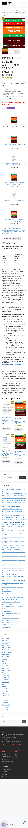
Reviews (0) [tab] (16, 238)
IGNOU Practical (6, 611)
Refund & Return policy (7, 758)
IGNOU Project (6, 615)
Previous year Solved (6, 772)
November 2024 (6, 675)
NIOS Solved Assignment (9, 625)
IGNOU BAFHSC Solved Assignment (12, 509)
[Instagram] (17, 745)
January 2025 (6, 672)
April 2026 (5, 643)
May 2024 (5, 689)
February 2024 (6, 695)
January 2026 (6, 650)
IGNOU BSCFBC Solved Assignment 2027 (13, 580)
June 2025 (5, 661)
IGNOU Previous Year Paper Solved (11, 613)
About (16, 754)
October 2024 (6, 677)
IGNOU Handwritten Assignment (11, 602)
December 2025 (6, 652)
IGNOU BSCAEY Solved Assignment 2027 (13, 574)
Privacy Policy (5, 759)
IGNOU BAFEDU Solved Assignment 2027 (13, 495)
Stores (16, 756)
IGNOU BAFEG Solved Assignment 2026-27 (14, 498)
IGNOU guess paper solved (9, 599)
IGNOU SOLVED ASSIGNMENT (10, 618)
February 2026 (6, 647)
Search (4, 474)
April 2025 (5, 666)
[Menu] (24, 3)
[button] (23, 20)
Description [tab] (7, 238)
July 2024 (4, 684)
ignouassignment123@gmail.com (11, 364)
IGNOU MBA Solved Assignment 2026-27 (13, 606)
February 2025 (6, 670)
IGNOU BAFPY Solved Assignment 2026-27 (14, 520)
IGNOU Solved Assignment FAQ (7, 762)
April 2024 (5, 691)
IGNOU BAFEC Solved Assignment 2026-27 (14, 493)
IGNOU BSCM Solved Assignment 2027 (13, 597)
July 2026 (4, 640)
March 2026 (5, 645)
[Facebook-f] (3, 745)
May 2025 (4, 663)
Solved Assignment (6, 769)
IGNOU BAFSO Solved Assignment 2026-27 (14, 524)
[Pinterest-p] (13, 745)
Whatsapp (4, 754)
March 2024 (5, 693)
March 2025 (5, 668)
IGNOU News (5, 609)
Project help (4, 774)
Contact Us (4, 752)
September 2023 (6, 707)
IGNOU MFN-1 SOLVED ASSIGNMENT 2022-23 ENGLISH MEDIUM (13, 231)
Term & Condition (6, 756)
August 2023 (5, 709)
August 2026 (5, 638)
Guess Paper (4, 771)
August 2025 (5, 656)
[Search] (24, 721)
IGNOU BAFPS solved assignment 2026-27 (14, 517)
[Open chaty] (4, 824)
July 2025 (4, 659)
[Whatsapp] (20, 745)
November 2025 (6, 654)
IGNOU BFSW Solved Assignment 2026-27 (13, 568)
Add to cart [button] (6, 428)
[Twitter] (7, 745)
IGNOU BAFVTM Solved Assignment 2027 (13, 530)
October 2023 (6, 705)
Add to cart (11, 108)
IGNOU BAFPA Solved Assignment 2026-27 (14, 515)
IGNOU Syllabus (6, 622)
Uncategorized (6, 627)
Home (3, 11)
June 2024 (5, 686)
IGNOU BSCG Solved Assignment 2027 (12, 587)
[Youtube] (10, 745)
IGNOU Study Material (8, 620)
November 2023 (6, 702)
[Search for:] (12, 721)
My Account (4, 776)
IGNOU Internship (7, 604)
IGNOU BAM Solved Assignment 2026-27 (13, 547)
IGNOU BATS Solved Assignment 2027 (12, 549)
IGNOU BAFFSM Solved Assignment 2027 (13, 500)
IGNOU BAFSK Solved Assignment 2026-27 (14, 522)
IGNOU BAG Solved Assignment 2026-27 (13, 545)
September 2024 (6, 679)
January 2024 (6, 698)
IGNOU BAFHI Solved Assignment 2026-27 (13, 506)
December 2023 (6, 700)
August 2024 (5, 682)
